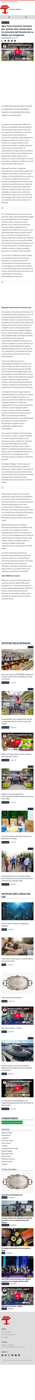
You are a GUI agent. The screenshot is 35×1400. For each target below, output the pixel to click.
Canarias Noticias (6, 38)
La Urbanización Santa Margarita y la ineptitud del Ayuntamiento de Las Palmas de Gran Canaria (17, 1103)
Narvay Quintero (7, 1154)
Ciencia (4, 965)
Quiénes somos (6, 1332)
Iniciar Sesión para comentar (12, 1122)
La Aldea (4, 1146)
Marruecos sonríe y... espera (11, 1028)
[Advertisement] (17, 85)
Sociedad (4, 929)
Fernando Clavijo (7, 1140)
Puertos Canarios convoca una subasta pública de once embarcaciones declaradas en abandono (16, 1068)
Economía (4, 1001)
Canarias (4, 1032)
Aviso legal (4, 1337)
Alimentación (6, 1135)
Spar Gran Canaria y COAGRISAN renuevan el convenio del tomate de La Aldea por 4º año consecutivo (17, 676)
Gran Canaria (5, 22)
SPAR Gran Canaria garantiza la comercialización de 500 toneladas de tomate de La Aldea (17, 796)
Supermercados (7, 1162)
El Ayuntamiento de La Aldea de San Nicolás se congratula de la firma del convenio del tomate (16, 721)
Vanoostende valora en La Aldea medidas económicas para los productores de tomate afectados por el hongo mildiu (17, 878)
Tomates (4, 1164)
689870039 (11, 1345)
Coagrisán (5, 1138)
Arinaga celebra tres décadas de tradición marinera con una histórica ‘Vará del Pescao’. (16, 1220)
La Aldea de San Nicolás (9, 1148)
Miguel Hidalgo (6, 1151)
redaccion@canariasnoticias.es (15, 1347)
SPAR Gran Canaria (8, 1159)
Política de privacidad (8, 1334)
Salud (3, 1253)
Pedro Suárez (6, 1156)
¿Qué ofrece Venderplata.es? (11, 997)
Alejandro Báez (6, 1133)
